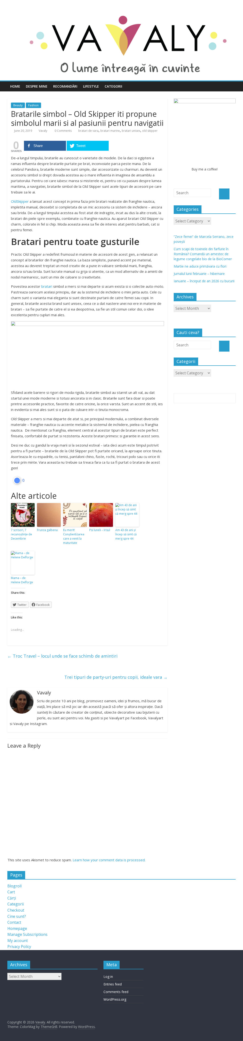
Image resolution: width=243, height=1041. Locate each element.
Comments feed (115, 991)
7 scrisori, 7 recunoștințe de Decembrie (21, 534)
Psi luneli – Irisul (99, 530)
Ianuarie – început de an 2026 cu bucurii (204, 281)
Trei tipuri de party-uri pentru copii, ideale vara (116, 677)
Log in (108, 976)
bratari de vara (88, 131)
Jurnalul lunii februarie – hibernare (199, 273)
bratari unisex (131, 131)
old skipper (150, 131)
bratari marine (110, 131)
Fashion (33, 105)
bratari (46, 286)
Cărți (11, 898)
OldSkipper (20, 201)
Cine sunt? (16, 916)
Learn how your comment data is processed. (109, 859)
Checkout (15, 910)
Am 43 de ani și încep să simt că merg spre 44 (126, 534)
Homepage (17, 928)
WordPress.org (114, 999)
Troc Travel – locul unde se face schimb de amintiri (62, 656)
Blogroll (14, 886)
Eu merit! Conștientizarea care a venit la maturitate (73, 536)
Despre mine (36, 86)
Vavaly (43, 131)
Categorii (113, 86)
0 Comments (63, 131)
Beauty (18, 105)
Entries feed (112, 984)
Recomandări (65, 86)
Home (15, 86)
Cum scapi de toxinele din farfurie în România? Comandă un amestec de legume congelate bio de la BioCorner (203, 254)
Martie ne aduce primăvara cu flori (200, 266)
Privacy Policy (19, 946)
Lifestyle (91, 86)
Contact (14, 922)
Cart (11, 892)
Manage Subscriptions (27, 934)
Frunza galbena (47, 530)
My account (17, 940)
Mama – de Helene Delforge (22, 580)
